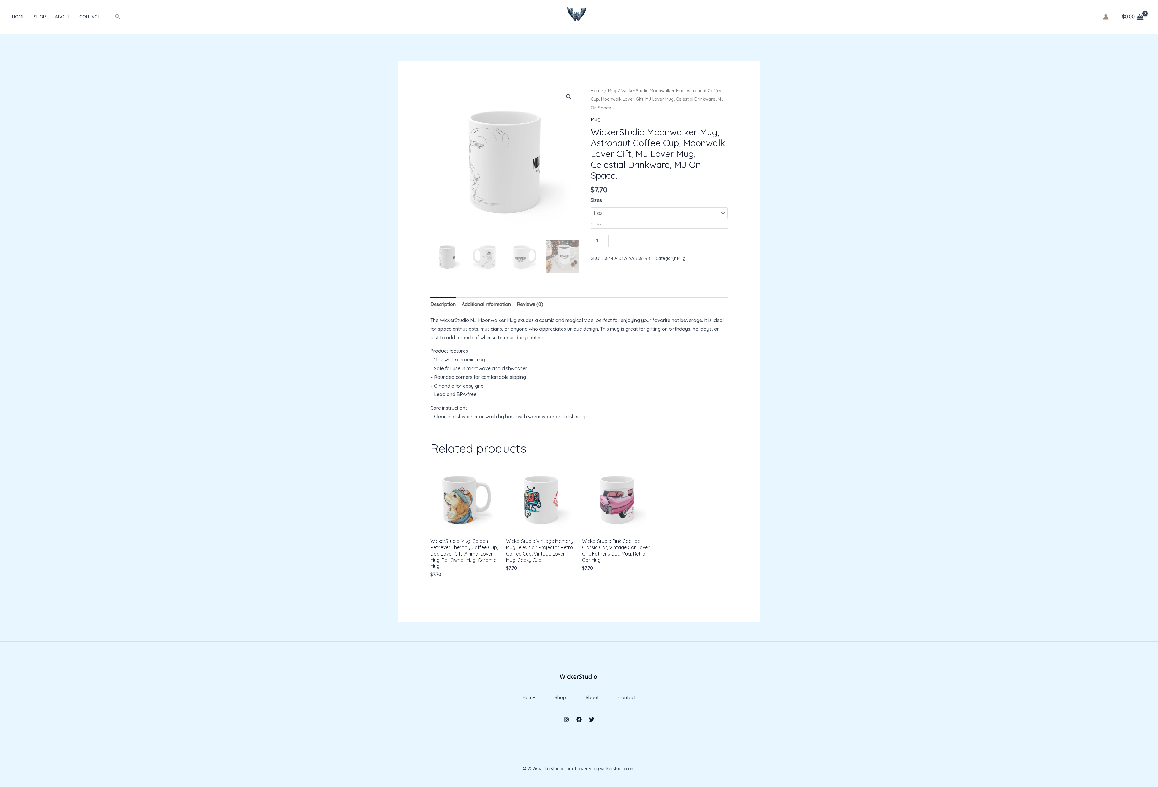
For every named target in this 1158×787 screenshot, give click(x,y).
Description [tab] (443, 304)
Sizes (596, 200)
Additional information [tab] (486, 304)
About (62, 17)
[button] (118, 17)
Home (18, 17)
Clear (596, 224)
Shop (40, 17)
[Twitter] (591, 719)
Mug (612, 90)
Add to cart (634, 239)
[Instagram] (566, 719)
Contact (89, 17)
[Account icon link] (1106, 17)
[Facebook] (579, 719)
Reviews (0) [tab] (530, 304)
